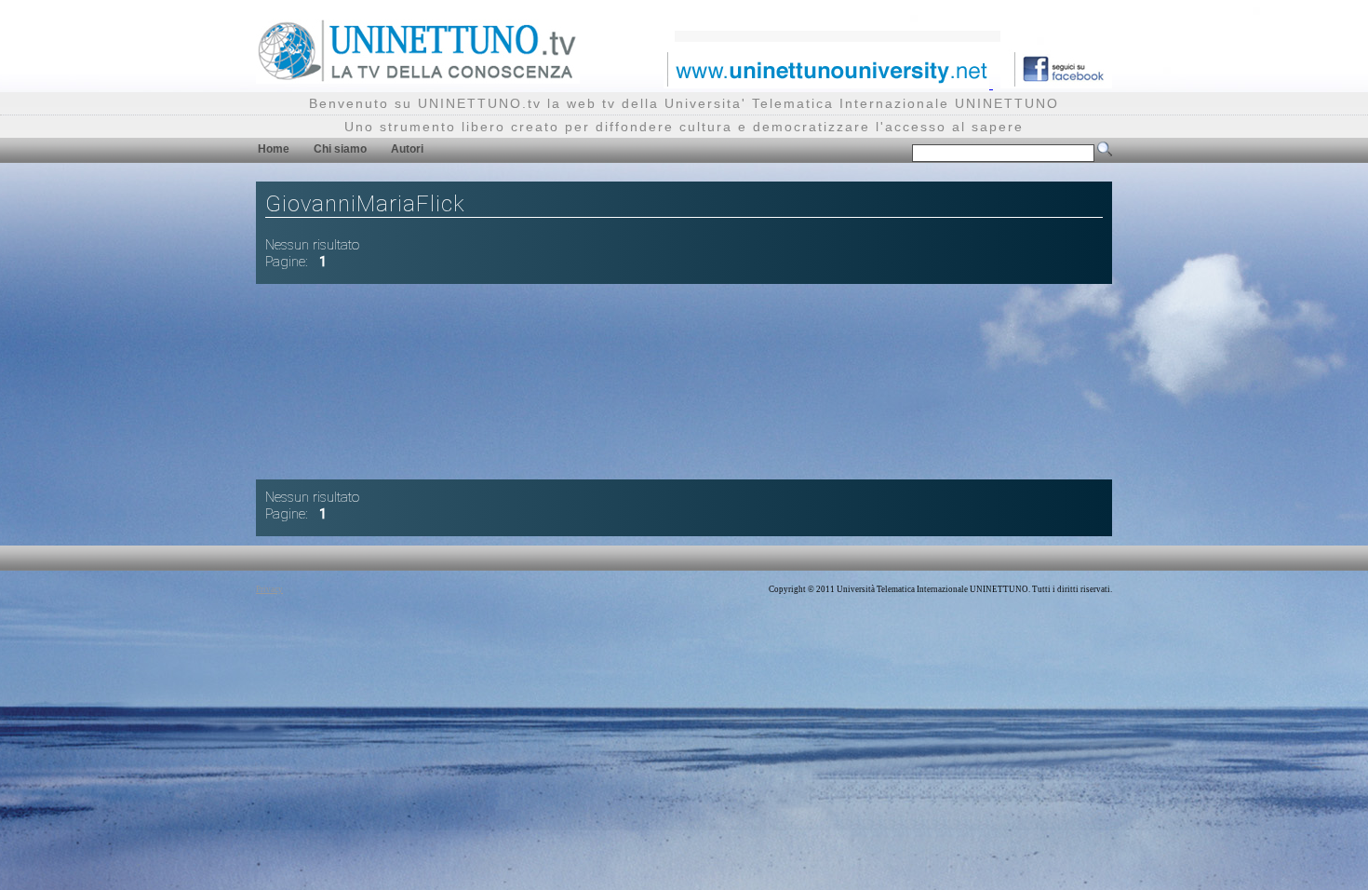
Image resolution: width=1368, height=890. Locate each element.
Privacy (269, 589)
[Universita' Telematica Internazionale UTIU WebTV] (418, 79)
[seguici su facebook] (1056, 83)
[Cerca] (1104, 152)
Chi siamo (340, 148)
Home (273, 148)
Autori (407, 148)
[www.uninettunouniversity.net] (828, 83)
